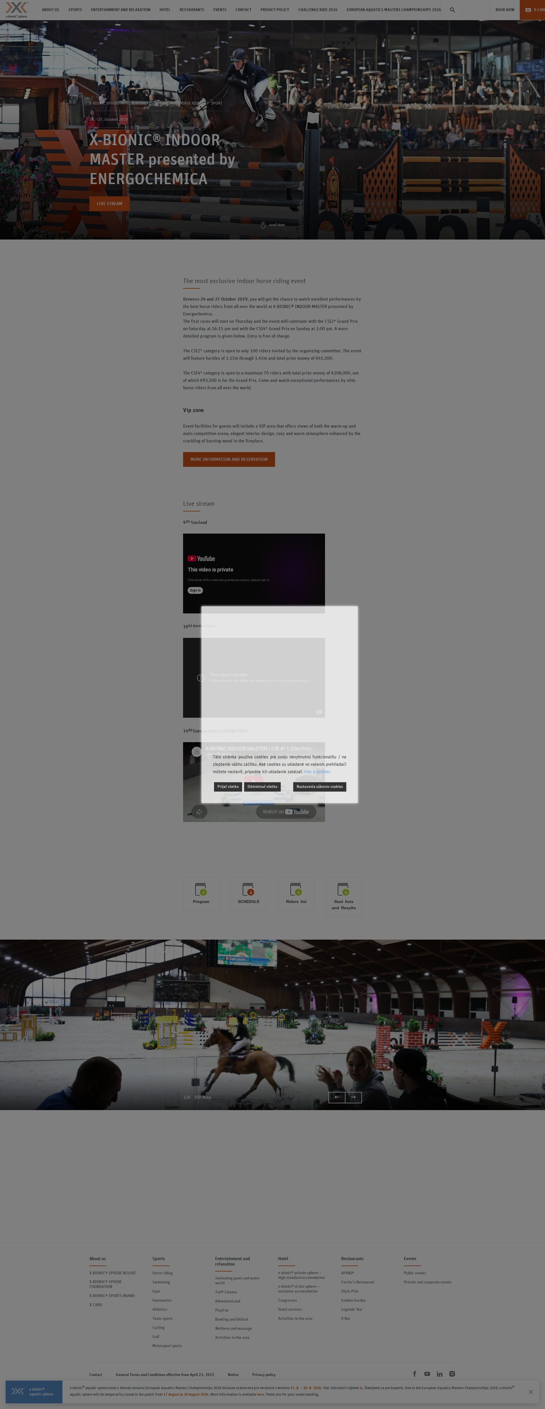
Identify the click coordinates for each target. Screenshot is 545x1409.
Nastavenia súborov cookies (320, 787)
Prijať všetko (228, 787)
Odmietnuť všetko (262, 787)
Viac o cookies (317, 771)
